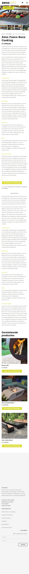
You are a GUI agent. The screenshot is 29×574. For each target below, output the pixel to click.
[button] (27, 3)
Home (3, 34)
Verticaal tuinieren (6, 518)
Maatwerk (4, 521)
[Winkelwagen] (22, 2)
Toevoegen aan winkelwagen (12, 182)
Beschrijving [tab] (14, 193)
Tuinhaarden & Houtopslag (21, 186)
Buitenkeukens (11, 186)
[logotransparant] (9, 3)
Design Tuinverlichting (7, 515)
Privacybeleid (5, 503)
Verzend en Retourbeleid (8, 500)
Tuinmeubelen (8, 34)
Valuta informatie (6, 505)
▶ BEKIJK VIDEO (8, 8)
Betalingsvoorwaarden (7, 502)
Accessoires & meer (7, 527)
